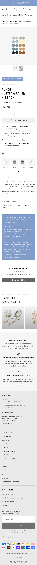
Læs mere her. (23, 348)
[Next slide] (32, 162)
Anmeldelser (6, 444)
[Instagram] (15, 561)
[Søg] (7, 9)
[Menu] (2, 9)
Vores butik (5, 447)
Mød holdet (5, 440)
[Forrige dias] (2, 3)
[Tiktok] (22, 561)
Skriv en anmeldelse (18, 280)
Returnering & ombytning (10, 481)
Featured (5, 15)
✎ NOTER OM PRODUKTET (10, 201)
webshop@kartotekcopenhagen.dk (13, 405)
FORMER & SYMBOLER (25, 21)
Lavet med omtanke (9, 451)
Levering (5, 478)
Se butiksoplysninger (10, 136)
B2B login (5, 505)
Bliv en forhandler (8, 501)
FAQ (3, 474)
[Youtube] (18, 561)
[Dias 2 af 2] (21, 68)
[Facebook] (11, 561)
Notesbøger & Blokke (16, 15)
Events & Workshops (8, 458)
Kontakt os (5, 471)
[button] (6, 102)
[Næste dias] (34, 3)
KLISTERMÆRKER (12, 21)
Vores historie (6, 436)
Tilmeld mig (18, 526)
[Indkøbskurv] (34, 9)
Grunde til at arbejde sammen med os (15, 498)
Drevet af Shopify (26, 553)
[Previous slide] (4, 162)
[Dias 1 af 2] (16, 68)
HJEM (3, 21)
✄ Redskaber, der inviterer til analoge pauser (16, 206)
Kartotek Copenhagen (9, 84)
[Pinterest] (25, 561)
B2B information (7, 494)
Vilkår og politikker (18, 557)
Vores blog (5, 454)
